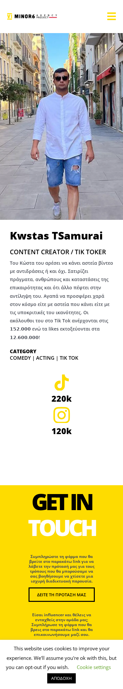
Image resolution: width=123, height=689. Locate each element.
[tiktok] (61, 382)
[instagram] (61, 415)
